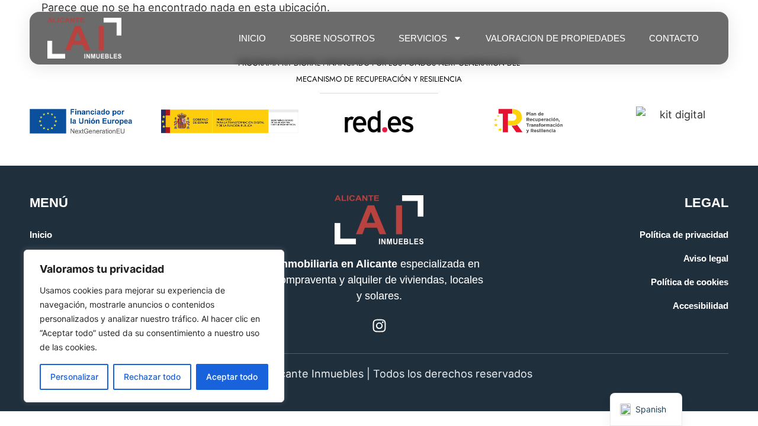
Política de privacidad (684, 235)
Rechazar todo (152, 377)
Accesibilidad (700, 306)
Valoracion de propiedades (555, 38)
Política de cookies (689, 282)
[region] (154, 326)
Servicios (423, 38)
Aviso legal (705, 258)
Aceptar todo (232, 377)
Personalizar (74, 377)
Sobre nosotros (332, 38)
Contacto (674, 38)
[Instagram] (379, 325)
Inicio (252, 38)
